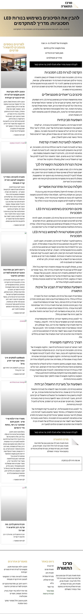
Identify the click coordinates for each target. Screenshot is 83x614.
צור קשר (50, 587)
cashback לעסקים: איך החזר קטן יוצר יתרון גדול (15, 360)
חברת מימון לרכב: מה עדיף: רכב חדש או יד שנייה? (15, 527)
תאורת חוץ (50, 573)
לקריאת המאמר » (19, 135)
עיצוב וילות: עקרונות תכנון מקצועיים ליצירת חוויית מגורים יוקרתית (15, 94)
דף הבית (67, 29)
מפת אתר (50, 591)
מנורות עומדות (48, 576)
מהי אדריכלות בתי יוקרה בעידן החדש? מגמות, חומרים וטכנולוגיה (15, 593)
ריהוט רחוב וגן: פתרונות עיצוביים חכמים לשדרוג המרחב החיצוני (14, 272)
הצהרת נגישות (48, 593)
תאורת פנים (49, 569)
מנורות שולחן (49, 580)
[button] (3, 4)
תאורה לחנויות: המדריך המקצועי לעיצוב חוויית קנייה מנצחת (14, 180)
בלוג (61, 29)
